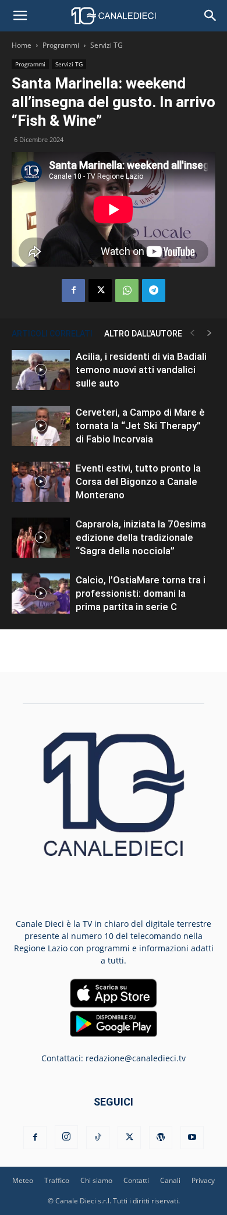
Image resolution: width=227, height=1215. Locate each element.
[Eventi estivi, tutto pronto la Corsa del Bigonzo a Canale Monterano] (41, 482)
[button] (19, 15)
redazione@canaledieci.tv (136, 1058)
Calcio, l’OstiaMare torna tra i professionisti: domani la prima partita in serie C (140, 593)
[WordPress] (160, 1137)
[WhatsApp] (127, 290)
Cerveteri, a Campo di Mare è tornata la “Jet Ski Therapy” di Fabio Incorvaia (140, 425)
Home (21, 45)
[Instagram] (66, 1137)
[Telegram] (153, 290)
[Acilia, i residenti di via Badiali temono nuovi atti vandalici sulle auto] (41, 370)
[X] (100, 290)
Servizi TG (106, 45)
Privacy (203, 1180)
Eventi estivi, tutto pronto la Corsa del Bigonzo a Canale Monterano (138, 481)
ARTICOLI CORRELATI (52, 333)
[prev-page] (192, 333)
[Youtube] (192, 1137)
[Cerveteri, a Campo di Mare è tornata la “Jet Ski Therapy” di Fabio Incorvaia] (41, 426)
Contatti (136, 1180)
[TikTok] (97, 1137)
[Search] (210, 15)
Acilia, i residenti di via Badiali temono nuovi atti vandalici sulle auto (141, 369)
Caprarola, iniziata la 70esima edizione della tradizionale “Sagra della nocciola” (141, 537)
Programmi (60, 45)
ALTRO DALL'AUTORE (143, 333)
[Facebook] (73, 290)
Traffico (56, 1180)
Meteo (22, 1180)
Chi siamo (96, 1180)
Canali (170, 1180)
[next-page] (209, 333)
